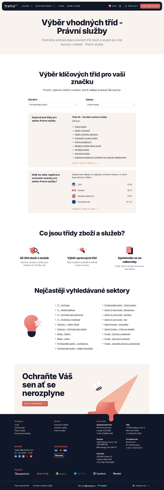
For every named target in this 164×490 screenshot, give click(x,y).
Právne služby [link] (59, 431)
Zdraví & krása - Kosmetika (116, 324)
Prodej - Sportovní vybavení (117, 339)
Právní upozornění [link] (22, 486)
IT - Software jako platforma (70, 315)
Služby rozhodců (82, 130)
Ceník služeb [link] (20, 428)
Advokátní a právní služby (86, 138)
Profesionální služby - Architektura (72, 344)
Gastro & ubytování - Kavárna (117, 315)
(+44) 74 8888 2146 (105, 433)
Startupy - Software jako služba (71, 329)
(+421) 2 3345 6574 (134, 448)
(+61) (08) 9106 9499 (105, 462)
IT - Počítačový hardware (68, 320)
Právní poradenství (83, 142)
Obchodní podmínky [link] (22, 433)
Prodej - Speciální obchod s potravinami (122, 344)
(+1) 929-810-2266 (133, 433)
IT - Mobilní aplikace (66, 310)
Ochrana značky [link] (60, 428)
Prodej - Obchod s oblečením (117, 334)
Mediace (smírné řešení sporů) (88, 146)
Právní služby (81, 127)
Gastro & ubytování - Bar (115, 320)
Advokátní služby (82, 153)
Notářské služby (82, 150)
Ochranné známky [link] (61, 425)
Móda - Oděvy (63, 339)
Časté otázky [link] (20, 431)
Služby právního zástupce (86, 134)
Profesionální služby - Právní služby (120, 305)
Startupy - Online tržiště (68, 324)
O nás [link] (17, 425)
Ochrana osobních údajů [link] (42, 486)
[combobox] (53, 104)
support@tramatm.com (24, 450)
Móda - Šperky (63, 334)
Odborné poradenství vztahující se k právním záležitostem (100, 157)
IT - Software (63, 305)
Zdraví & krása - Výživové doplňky (119, 329)
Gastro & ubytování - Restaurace (119, 310)
